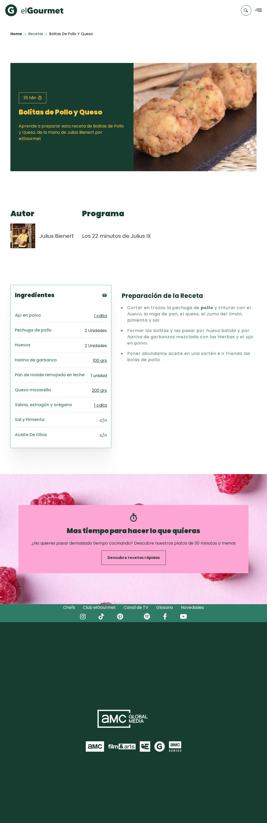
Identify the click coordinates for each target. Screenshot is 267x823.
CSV (112, 310)
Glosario (164, 607)
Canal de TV (136, 607)
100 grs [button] (100, 360)
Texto (114, 304)
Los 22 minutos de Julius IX (116, 236)
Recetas (35, 33)
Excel (113, 323)
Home (16, 33)
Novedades (192, 607)
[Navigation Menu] (257, 10)
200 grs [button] (99, 390)
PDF (112, 317)
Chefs (69, 607)
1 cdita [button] (100, 316)
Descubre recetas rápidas (133, 557)
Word (113, 330)
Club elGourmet (99, 607)
